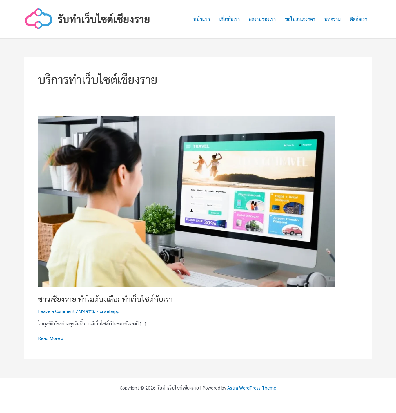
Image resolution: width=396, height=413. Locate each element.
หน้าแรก (201, 19)
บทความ (332, 19)
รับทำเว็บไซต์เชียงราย (104, 19)
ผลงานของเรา (262, 19)
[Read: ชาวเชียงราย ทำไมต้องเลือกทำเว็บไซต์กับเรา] (186, 201)
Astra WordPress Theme (251, 388)
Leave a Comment (56, 311)
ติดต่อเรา (358, 19)
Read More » (50, 338)
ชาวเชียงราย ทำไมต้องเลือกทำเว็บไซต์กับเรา (105, 299)
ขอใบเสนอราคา (300, 19)
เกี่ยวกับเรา (229, 19)
